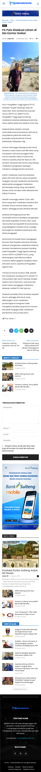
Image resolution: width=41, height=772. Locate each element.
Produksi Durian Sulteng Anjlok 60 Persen (26, 364)
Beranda (5, 20)
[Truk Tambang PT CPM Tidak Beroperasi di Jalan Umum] (7, 615)
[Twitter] (16, 330)
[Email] (26, 330)
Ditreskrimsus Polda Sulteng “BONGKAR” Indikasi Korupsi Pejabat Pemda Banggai (25, 680)
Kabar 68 (10, 39)
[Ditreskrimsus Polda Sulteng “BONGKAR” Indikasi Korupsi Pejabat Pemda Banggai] (7, 681)
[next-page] (7, 395)
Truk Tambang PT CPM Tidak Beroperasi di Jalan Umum (26, 613)
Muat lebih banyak (20, 689)
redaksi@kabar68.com (25, 738)
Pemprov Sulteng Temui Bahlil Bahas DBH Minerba (26, 386)
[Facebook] (11, 330)
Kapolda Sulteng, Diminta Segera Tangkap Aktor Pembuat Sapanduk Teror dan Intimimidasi (26, 667)
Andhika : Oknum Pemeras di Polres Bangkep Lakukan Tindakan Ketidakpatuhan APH (26, 643)
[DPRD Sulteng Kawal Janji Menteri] (7, 377)
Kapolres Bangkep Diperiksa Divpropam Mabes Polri (25, 654)
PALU (12, 20)
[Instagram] (20, 754)
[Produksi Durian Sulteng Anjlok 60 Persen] (7, 366)
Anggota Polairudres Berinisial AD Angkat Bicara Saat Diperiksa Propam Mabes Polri (26, 631)
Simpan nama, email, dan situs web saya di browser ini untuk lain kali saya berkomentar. (18, 448)
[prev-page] (3, 395)
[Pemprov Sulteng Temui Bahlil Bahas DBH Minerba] (7, 387)
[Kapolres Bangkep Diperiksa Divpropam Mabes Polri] (7, 656)
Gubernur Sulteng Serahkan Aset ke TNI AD (10, 345)
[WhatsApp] (21, 330)
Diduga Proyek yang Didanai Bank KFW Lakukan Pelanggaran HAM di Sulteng (30, 346)
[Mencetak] (31, 330)
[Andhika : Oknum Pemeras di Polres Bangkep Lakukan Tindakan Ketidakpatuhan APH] (7, 644)
